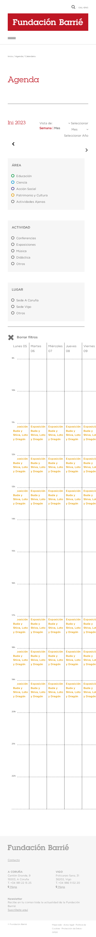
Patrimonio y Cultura (32, 195)
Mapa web (57, 925)
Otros (20, 264)
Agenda (19, 56)
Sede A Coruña (27, 300)
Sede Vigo (23, 306)
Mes (57, 128)
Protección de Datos (72, 929)
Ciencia (21, 182)
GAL (80, 8)
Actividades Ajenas (30, 201)
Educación (24, 176)
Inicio (10, 56)
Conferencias (26, 238)
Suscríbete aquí (18, 910)
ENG (86, 8)
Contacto (14, 860)
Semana (45, 128)
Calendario (30, 56)
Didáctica (23, 257)
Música (21, 251)
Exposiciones (26, 244)
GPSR (55, 932)
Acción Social (26, 189)
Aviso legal (68, 925)
